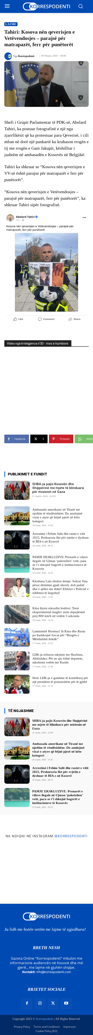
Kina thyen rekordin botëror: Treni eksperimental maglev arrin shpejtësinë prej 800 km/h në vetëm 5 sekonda (58, 612)
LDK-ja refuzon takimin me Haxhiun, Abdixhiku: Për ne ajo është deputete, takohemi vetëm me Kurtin (57, 658)
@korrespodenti (71, 836)
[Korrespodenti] (8, 56)
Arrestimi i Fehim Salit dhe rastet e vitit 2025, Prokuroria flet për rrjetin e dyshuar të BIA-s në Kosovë (60, 537)
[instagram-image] (15, 856)
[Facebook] (26, 1003)
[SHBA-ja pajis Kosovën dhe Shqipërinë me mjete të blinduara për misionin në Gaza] (17, 490)
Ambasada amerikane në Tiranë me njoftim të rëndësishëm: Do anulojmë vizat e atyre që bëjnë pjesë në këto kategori (57, 515)
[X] (53, 1003)
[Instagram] (40, 1003)
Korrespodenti (26, 56)
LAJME (10, 24)
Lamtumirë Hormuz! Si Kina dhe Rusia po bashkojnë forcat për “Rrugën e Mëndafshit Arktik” (58, 635)
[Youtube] (66, 1003)
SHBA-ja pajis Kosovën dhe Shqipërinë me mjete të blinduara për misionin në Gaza (58, 488)
